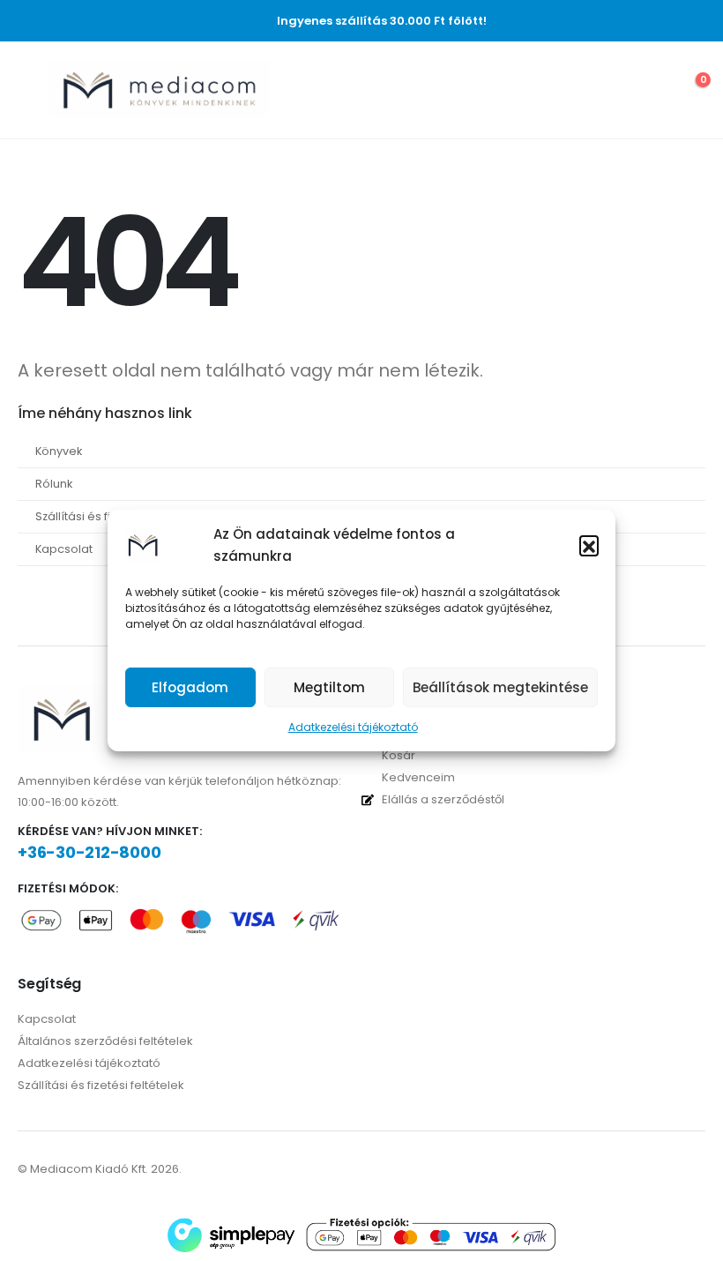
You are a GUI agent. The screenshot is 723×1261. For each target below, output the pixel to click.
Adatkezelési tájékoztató (353, 727)
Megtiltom (329, 687)
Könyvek (58, 451)
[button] (589, 545)
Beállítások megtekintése (500, 687)
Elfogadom (190, 687)
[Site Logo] (159, 89)
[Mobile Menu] (30, 90)
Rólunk (53, 483)
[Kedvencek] (649, 90)
